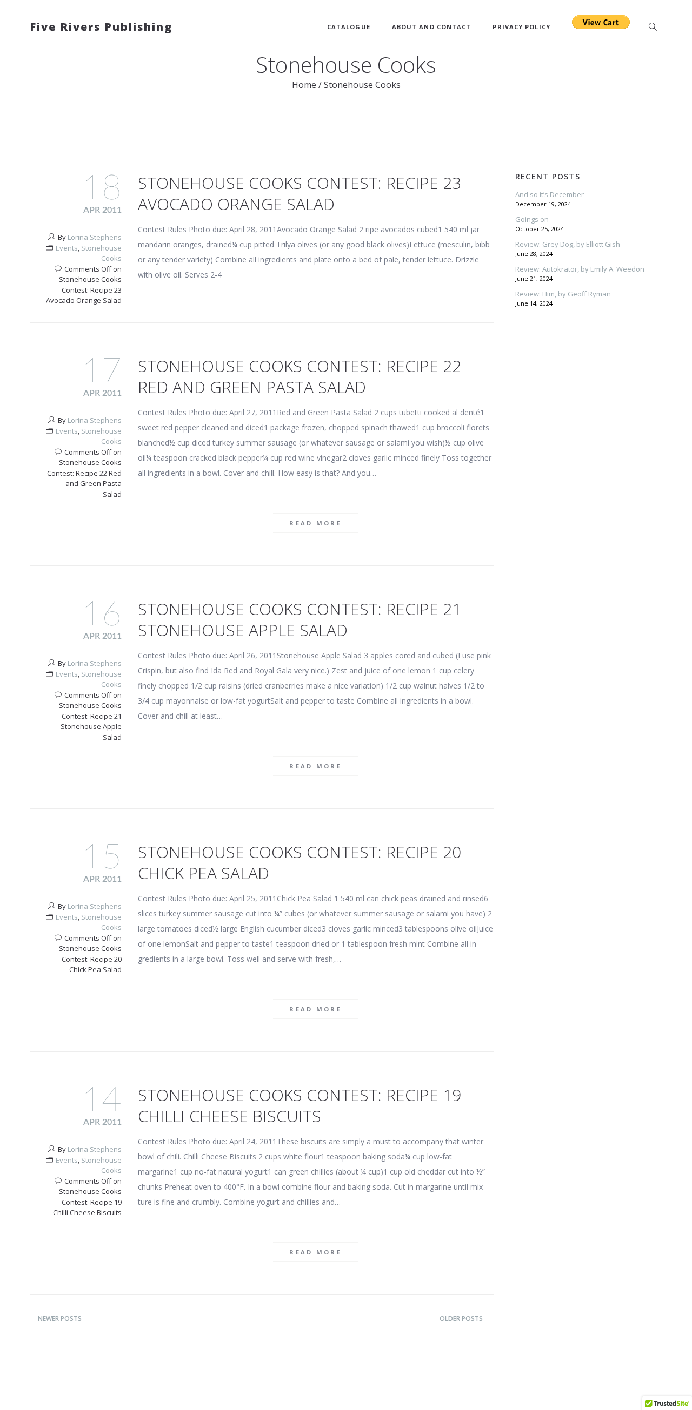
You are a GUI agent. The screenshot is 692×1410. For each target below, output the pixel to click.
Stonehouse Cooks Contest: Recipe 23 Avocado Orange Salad (299, 193)
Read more (315, 523)
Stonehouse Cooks (101, 253)
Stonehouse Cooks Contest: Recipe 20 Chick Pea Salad (299, 862)
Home (304, 85)
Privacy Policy (521, 27)
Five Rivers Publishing (101, 26)
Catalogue (348, 27)
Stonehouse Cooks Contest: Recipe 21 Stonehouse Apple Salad (299, 619)
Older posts (461, 1318)
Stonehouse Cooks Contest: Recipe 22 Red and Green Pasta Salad (299, 376)
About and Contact (431, 27)
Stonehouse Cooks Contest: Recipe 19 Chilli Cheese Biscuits (299, 1105)
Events (67, 248)
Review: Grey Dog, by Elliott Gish (567, 244)
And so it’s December (549, 194)
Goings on (532, 219)
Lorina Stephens (95, 237)
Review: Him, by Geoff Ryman (563, 294)
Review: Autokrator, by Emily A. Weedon (579, 269)
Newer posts (60, 1318)
